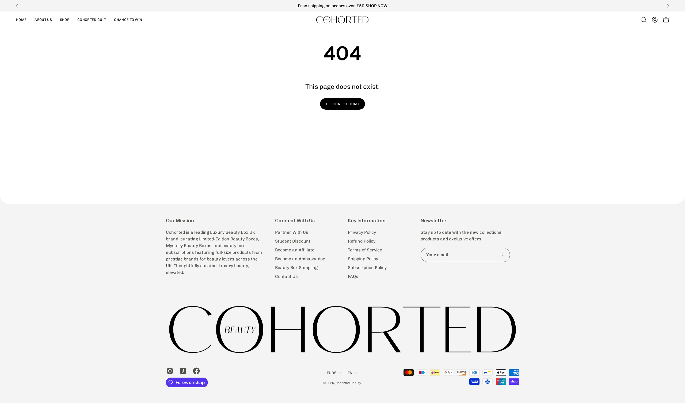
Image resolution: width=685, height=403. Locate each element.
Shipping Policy (363, 258)
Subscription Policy (367, 267)
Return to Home (342, 104)
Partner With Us (291, 232)
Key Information (367, 220)
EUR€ (331, 373)
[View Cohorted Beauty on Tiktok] (182, 371)
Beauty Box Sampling (296, 267)
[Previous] (17, 5)
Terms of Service (365, 249)
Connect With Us (295, 220)
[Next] (667, 5)
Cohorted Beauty (348, 383)
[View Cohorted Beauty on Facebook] (195, 371)
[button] (64, 19)
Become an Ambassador (300, 258)
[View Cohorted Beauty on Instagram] (169, 371)
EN (350, 373)
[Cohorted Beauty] (342, 20)
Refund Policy (361, 241)
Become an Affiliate (294, 249)
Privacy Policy (362, 232)
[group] (342, 5)
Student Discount (292, 241)
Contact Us (286, 276)
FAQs (353, 276)
